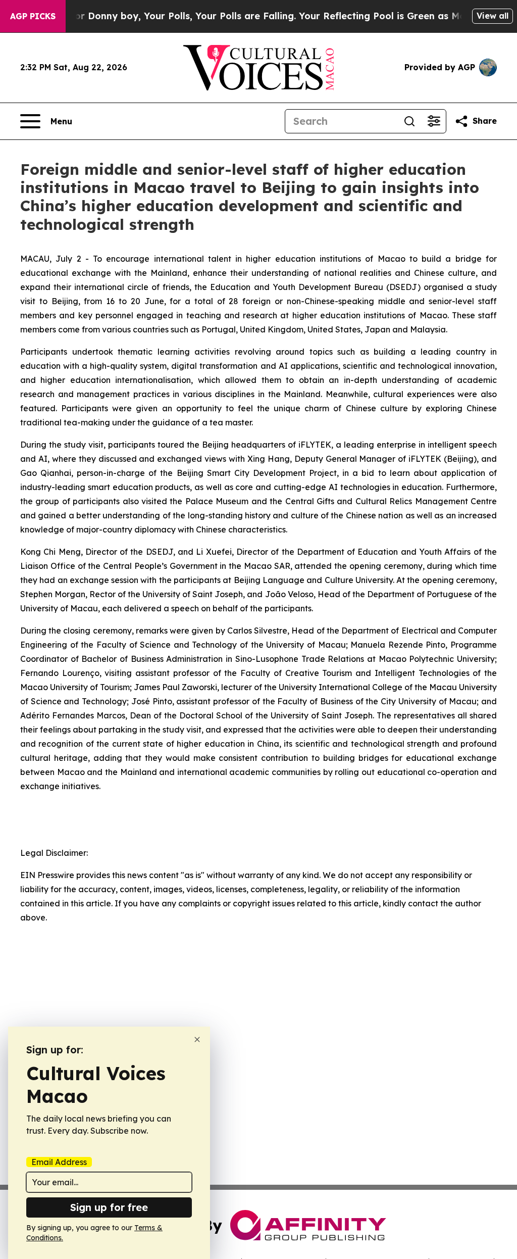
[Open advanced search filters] (434, 121)
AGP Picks (33, 16)
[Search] (409, 121)
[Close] (197, 1039)
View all (492, 16)
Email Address (59, 1162)
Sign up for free (109, 1207)
